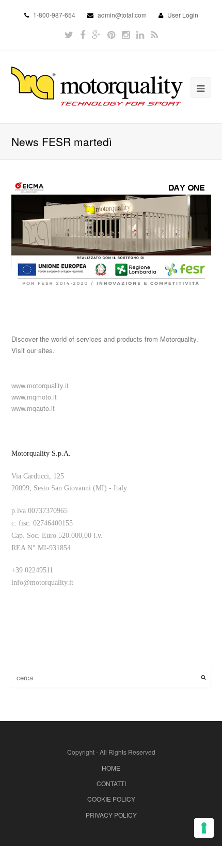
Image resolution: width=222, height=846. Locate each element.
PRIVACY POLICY (111, 814)
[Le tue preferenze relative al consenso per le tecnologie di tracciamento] (204, 828)
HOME (111, 767)
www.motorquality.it (40, 385)
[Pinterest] (111, 34)
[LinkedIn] (140, 34)
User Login (182, 14)
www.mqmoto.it (34, 397)
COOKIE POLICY (111, 798)
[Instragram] (126, 34)
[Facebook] (82, 34)
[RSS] (154, 34)
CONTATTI (111, 783)
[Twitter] (69, 34)
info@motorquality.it (42, 582)
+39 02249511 (32, 570)
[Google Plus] (96, 34)
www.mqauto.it (33, 408)
